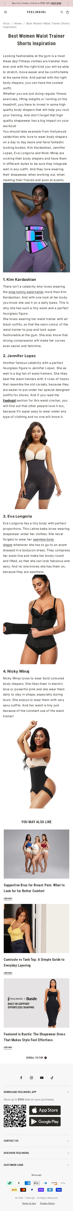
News (18, 23)
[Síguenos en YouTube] (42, 1078)
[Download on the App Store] (45, 1110)
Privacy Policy (47, 1203)
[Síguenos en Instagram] (31, 1078)
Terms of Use (29, 1203)
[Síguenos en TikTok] (52, 1078)
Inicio (6, 23)
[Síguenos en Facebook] (21, 1078)
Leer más (8, 898)
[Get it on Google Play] (45, 1121)
